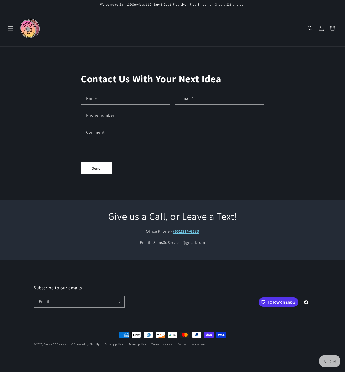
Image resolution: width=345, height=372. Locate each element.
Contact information (191, 344)
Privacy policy (114, 344)
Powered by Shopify (87, 344)
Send (96, 168)
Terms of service (162, 344)
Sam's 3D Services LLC (58, 344)
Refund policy (137, 344)
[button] (10, 28)
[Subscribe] (118, 302)
